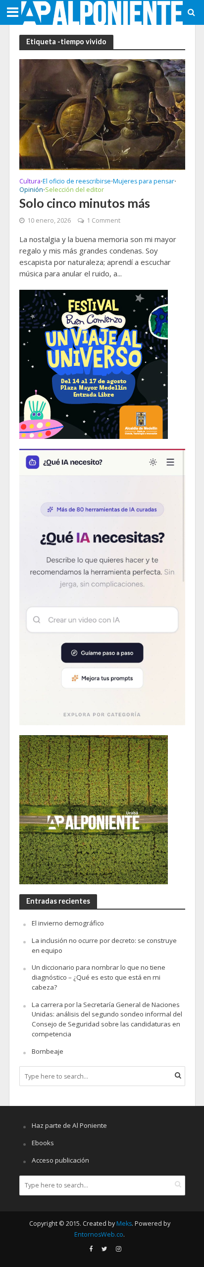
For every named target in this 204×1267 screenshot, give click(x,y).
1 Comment (103, 220)
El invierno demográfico (68, 923)
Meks (124, 1223)
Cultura (30, 181)
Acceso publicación (60, 1160)
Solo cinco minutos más (84, 202)
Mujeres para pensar (143, 181)
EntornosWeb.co (98, 1234)
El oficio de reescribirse (77, 181)
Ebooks (43, 1142)
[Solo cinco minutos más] (102, 114)
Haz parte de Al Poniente (69, 1125)
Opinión (31, 190)
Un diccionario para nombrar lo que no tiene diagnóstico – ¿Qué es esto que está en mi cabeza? (98, 977)
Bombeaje (47, 1051)
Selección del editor (74, 190)
